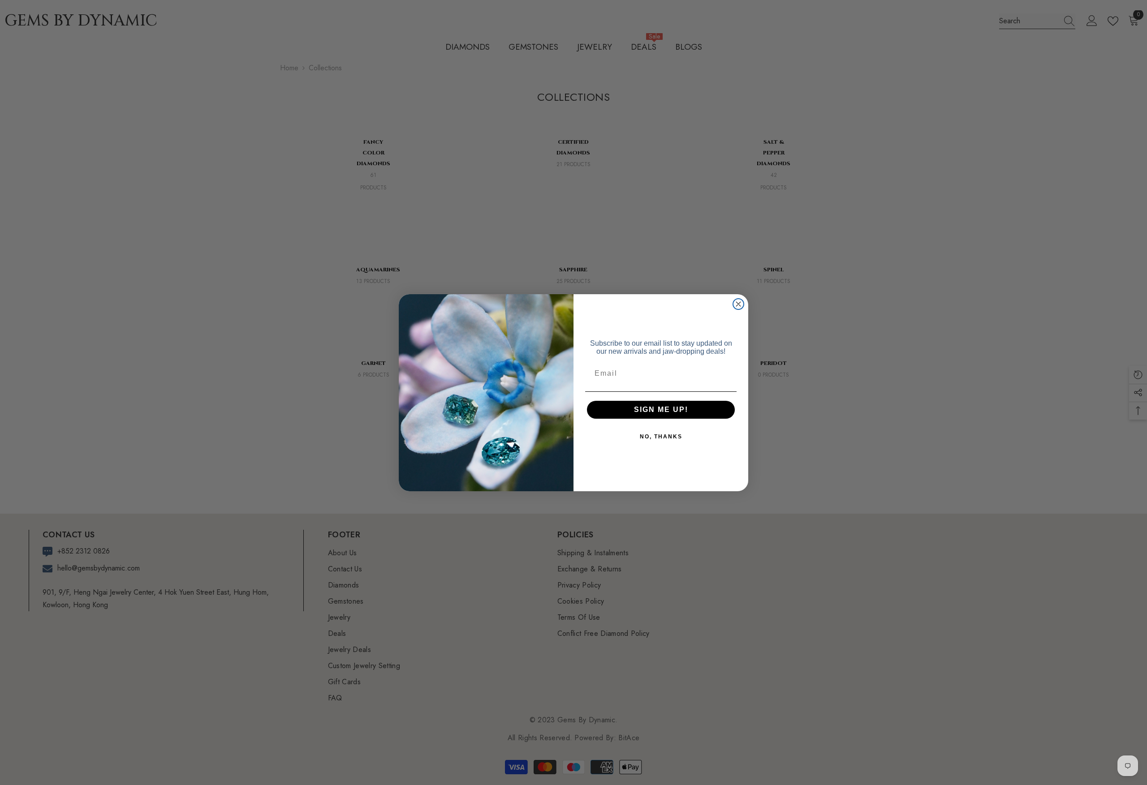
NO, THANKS (661, 436)
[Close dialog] (738, 304)
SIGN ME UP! (661, 409)
